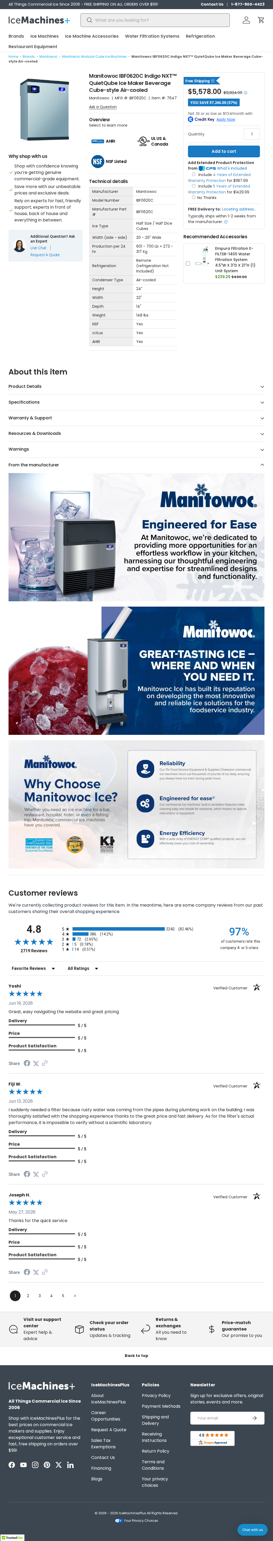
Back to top (136, 1355)
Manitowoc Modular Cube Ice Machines (94, 56)
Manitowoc (48, 56)
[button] (261, 20)
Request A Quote (45, 254)
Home (13, 56)
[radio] (136, 929)
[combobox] (155, 20)
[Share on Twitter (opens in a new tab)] (36, 1063)
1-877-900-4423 (247, 4)
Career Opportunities (105, 1416)
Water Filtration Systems (152, 36)
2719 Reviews (40, 950)
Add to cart (224, 151)
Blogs (96, 1479)
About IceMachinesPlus (108, 1398)
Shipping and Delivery (155, 1420)
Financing (101, 1468)
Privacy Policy (156, 1395)
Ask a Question (103, 107)
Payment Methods (161, 1406)
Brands (29, 56)
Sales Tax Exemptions (103, 1443)
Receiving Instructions (154, 1437)
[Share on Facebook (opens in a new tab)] (27, 1064)
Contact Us (212, 4)
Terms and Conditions (153, 1465)
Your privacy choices (155, 1482)
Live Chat (38, 247)
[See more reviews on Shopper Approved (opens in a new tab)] (45, 1063)
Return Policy (155, 1451)
